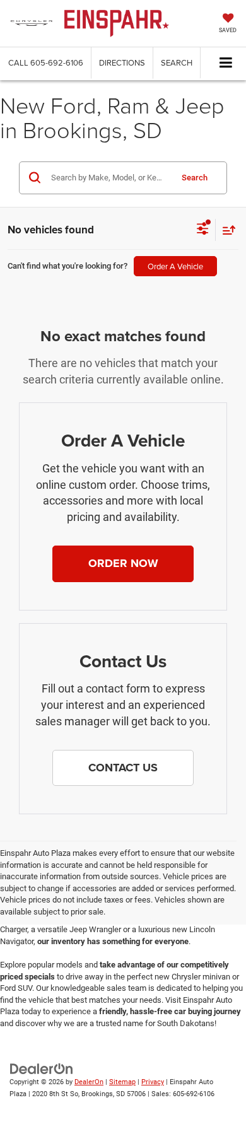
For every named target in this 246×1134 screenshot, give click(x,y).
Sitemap (122, 1082)
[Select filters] (203, 230)
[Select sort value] (226, 230)
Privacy (152, 1082)
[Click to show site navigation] (226, 63)
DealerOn (88, 1082)
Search (195, 177)
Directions (122, 62)
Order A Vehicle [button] (175, 266)
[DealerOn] (41, 1068)
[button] (45, 63)
